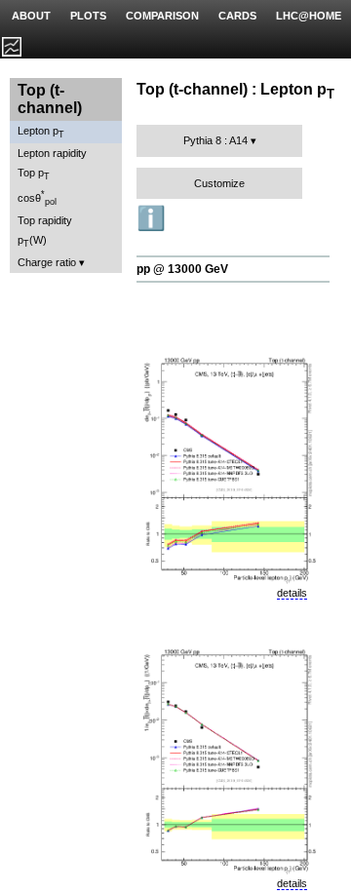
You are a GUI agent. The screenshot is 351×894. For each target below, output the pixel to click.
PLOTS (88, 15)
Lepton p (41, 132)
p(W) (32, 241)
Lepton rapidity (52, 153)
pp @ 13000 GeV (182, 269)
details (292, 593)
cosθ (37, 198)
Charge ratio (47, 262)
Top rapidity (45, 220)
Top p (34, 174)
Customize (219, 183)
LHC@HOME (308, 15)
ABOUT (31, 15)
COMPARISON (162, 15)
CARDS (237, 15)
